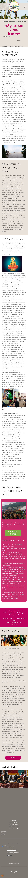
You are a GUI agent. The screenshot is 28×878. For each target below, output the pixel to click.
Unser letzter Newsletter (14, 863)
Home (10, 21)
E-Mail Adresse (14, 849)
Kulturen (14, 21)
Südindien (19, 21)
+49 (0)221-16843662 (15, 826)
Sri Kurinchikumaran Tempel (16, 525)
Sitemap (3, 834)
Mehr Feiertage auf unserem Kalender (13, 533)
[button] (25, 7)
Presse (2, 835)
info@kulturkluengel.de (15, 828)
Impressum (3, 831)
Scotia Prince (5, 46)
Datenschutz (4, 832)
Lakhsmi (11, 46)
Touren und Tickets (18, 46)
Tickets (13, 758)
